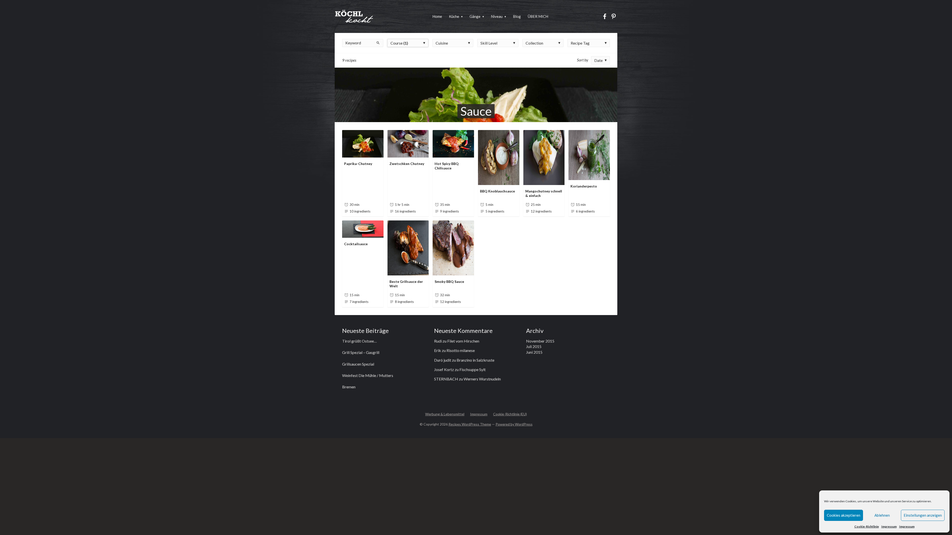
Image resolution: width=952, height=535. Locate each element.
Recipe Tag (580, 43)
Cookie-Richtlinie (866, 526)
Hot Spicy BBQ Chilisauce (447, 165)
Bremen (349, 386)
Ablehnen (882, 515)
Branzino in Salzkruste (475, 360)
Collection (534, 43)
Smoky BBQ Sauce (449, 281)
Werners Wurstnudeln (482, 378)
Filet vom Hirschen (463, 341)
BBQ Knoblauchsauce (497, 191)
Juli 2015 (533, 346)
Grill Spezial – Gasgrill (360, 352)
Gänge (475, 16)
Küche (454, 16)
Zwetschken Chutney (406, 163)
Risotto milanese (460, 350)
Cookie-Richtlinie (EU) (510, 414)
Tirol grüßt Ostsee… (359, 341)
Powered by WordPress (514, 424)
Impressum (889, 526)
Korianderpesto (583, 186)
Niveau (497, 16)
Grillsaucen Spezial (358, 364)
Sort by (582, 59)
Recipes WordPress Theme (469, 424)
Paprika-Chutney (358, 163)
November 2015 (540, 341)
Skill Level (488, 43)
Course (399, 43)
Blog (517, 16)
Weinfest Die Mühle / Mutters (367, 375)
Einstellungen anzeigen (923, 515)
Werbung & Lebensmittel (444, 414)
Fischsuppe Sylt (472, 369)
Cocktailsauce (356, 244)
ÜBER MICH (538, 16)
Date (598, 60)
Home (437, 16)
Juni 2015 (534, 352)
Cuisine (442, 43)
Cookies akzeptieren (843, 515)
